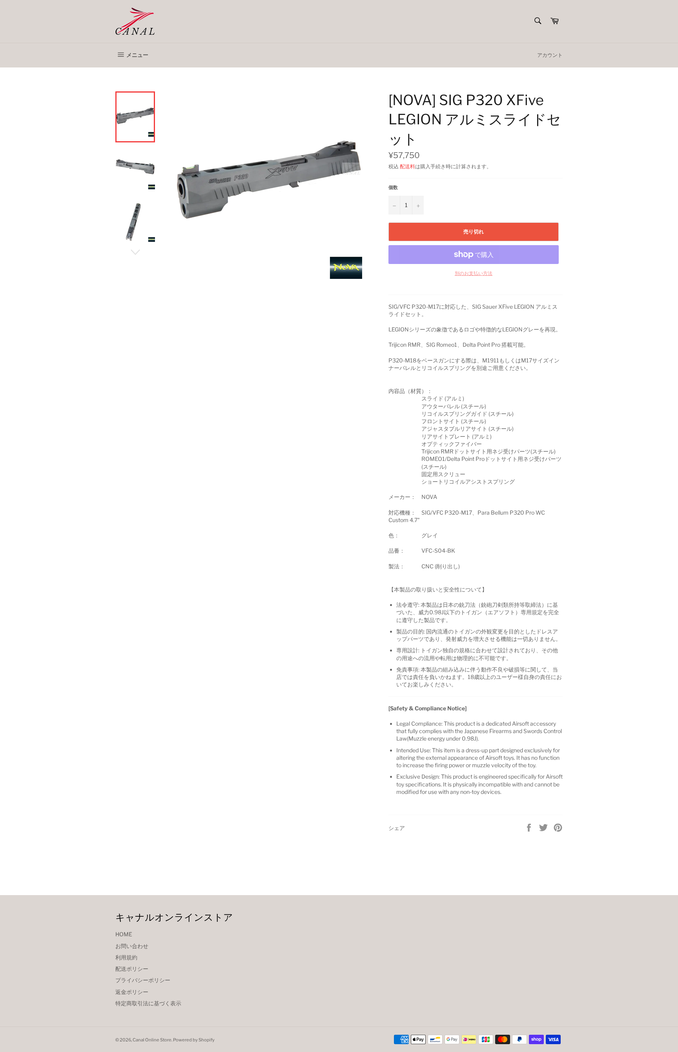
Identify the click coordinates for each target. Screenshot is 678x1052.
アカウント (550, 55)
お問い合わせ (131, 946)
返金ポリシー (131, 991)
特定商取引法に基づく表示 (148, 1003)
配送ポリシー (131, 968)
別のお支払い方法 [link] (473, 273)
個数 (393, 187)
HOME (123, 934)
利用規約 (126, 957)
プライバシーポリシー (142, 980)
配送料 (407, 166)
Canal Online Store (152, 1040)
